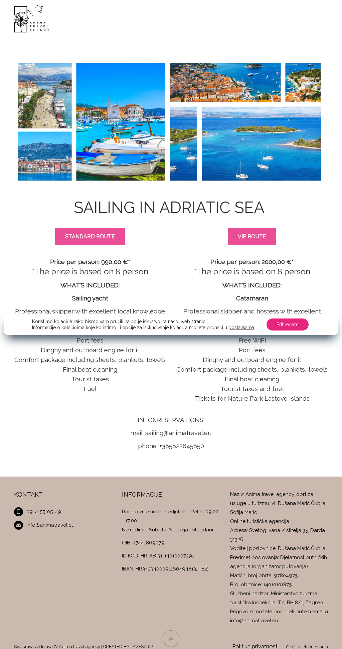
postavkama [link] (241, 327)
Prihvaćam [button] (288, 324)
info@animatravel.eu (50, 525)
